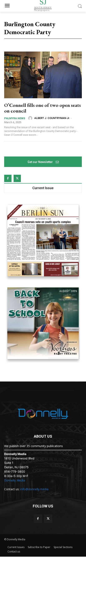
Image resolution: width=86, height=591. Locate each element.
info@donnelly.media (34, 489)
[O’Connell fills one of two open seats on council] (43, 75)
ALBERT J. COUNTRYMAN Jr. (52, 118)
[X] (17, 178)
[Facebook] (7, 178)
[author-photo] (31, 118)
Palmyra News (14, 118)
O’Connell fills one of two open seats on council (42, 108)
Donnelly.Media (14, 480)
